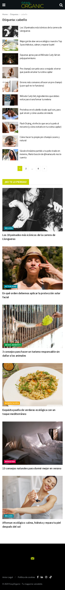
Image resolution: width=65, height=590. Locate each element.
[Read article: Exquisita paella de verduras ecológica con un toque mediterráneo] (32, 384)
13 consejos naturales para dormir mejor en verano (31, 468)
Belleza (8, 228)
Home (5, 14)
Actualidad (10, 286)
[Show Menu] (3, 5)
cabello (24, 14)
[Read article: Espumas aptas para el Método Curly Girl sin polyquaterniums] (10, 59)
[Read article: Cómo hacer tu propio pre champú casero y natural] (10, 141)
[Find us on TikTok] (51, 577)
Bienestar (10, 461)
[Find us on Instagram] (46, 577)
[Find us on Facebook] (37, 577)
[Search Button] (61, 5)
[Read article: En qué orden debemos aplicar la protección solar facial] (32, 268)
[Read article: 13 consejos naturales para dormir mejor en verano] (32, 443)
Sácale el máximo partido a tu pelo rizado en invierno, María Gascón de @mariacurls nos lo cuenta (40, 154)
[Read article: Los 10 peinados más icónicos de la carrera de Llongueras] (10, 31)
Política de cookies (26, 577)
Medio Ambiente (13, 345)
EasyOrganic (14, 584)
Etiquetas (14, 14)
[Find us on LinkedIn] (42, 577)
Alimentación (12, 403)
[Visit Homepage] (32, 5)
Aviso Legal (7, 577)
